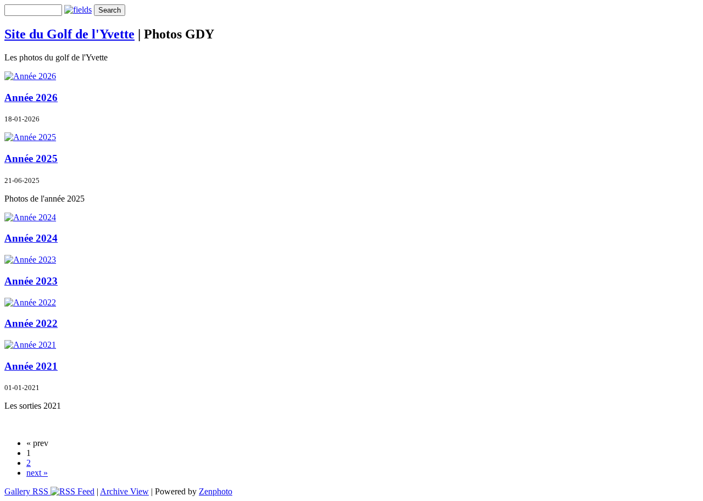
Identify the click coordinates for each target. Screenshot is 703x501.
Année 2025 (31, 158)
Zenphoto (215, 491)
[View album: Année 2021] (30, 344)
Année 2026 (31, 97)
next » (37, 472)
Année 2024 (31, 238)
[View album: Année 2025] (30, 137)
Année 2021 (31, 366)
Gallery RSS (27, 491)
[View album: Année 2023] (30, 259)
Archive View (124, 491)
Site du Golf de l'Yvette (69, 34)
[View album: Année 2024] (30, 217)
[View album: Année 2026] (30, 76)
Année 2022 (31, 323)
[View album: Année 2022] (30, 302)
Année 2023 (31, 281)
